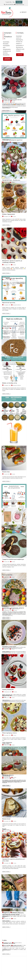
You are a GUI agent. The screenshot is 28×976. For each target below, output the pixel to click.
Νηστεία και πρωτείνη (8, 302)
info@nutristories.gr (19, 4)
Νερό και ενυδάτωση (8, 342)
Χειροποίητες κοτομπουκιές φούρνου (13, 608)
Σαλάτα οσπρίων (7, 169)
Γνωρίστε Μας (9, 2)
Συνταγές (19, 54)
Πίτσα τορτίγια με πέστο (9, 733)
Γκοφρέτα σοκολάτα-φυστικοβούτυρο (13, 559)
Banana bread (6, 819)
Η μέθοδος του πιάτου (8, 943)
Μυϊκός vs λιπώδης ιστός (9, 383)
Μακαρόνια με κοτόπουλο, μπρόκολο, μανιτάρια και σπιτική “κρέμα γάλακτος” (13, 914)
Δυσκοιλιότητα (6, 510)
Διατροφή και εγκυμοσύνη (9, 128)
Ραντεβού (19, 2)
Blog (14, 2)
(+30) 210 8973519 (9, 4)
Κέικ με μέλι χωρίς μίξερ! (9, 98)
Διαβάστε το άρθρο (6, 107)
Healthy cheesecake (8, 689)
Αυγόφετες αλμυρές (8, 775)
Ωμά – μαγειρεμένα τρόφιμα (10, 423)
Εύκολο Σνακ (6, 471)
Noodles (4, 642)
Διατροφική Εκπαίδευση (7, 59)
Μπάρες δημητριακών (8, 214)
